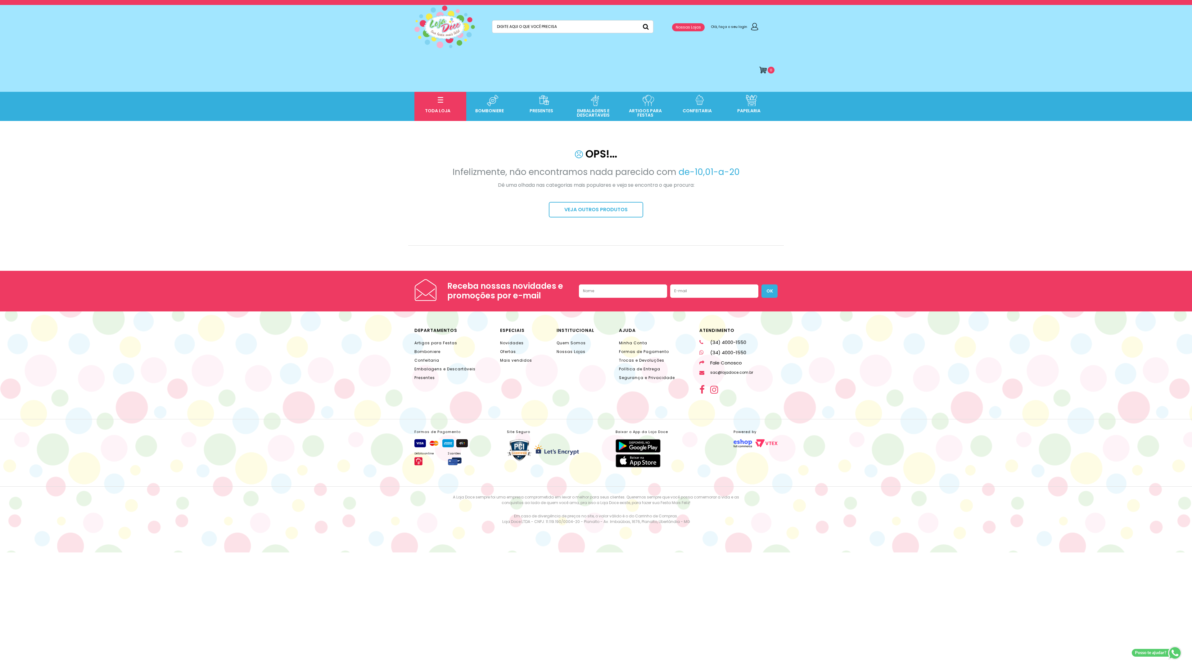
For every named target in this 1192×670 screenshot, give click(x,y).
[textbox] (572, 26)
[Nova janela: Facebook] (702, 389)
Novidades (512, 343)
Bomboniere (427, 351)
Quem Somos (571, 343)
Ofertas (508, 351)
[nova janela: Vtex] (766, 443)
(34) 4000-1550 (728, 342)
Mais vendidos (516, 360)
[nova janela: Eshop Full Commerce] (743, 443)
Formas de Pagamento (644, 351)
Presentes (424, 377)
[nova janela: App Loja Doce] (642, 446)
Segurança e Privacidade (647, 377)
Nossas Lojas (688, 27)
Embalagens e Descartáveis (445, 369)
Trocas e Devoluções (641, 360)
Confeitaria (426, 360)
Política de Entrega (639, 369)
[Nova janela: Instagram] (714, 389)
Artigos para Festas (435, 343)
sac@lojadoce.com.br (731, 372)
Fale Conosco (726, 363)
